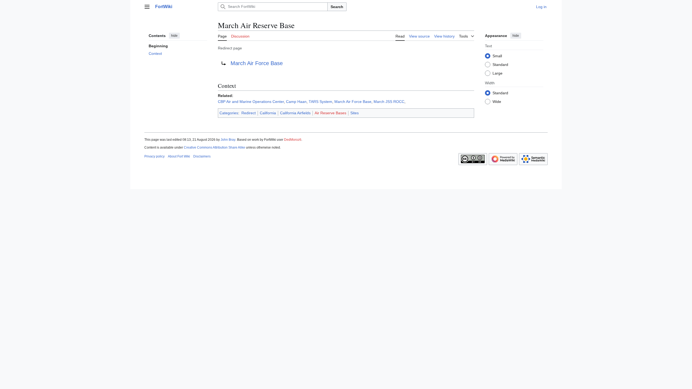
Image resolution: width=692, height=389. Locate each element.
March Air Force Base (257, 63)
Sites (354, 113)
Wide (497, 101)
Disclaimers (202, 156)
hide (174, 36)
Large (498, 73)
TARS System (320, 101)
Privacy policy (154, 156)
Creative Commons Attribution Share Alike (214, 147)
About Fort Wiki (179, 156)
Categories (228, 113)
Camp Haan (296, 101)
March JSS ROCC (389, 101)
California (268, 113)
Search (337, 7)
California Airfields (295, 113)
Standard (500, 64)
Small (497, 56)
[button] (147, 6)
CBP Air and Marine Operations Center (251, 101)
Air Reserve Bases (330, 113)
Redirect (248, 113)
